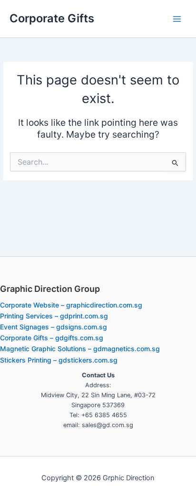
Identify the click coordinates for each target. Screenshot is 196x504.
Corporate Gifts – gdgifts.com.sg (51, 338)
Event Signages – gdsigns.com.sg (53, 327)
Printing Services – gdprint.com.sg (54, 316)
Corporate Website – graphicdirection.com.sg (71, 305)
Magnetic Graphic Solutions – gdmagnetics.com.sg (80, 349)
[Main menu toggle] (177, 18)
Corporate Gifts (52, 18)
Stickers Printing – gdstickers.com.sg (59, 360)
